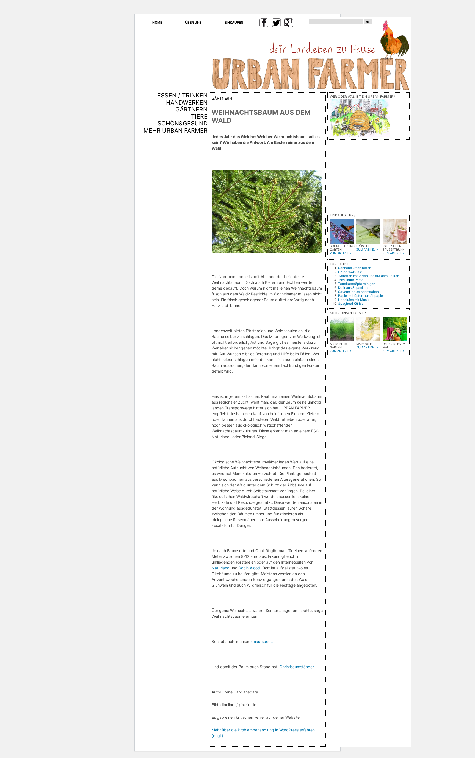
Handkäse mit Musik (353, 300)
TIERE (199, 116)
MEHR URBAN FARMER (175, 130)
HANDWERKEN (187, 102)
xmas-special (262, 641)
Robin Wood (249, 568)
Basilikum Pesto (351, 280)
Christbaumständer (297, 666)
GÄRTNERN (191, 109)
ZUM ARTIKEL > (341, 253)
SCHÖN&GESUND (183, 123)
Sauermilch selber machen (358, 292)
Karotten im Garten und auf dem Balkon (369, 276)
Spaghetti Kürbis (350, 303)
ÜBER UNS (193, 22)
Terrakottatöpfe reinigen (356, 284)
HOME (157, 22)
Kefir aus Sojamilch (353, 288)
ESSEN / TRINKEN (182, 95)
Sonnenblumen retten (354, 268)
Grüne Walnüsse (350, 272)
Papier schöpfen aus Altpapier (361, 295)
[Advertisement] (191, 227)
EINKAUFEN (234, 22)
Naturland (221, 568)
